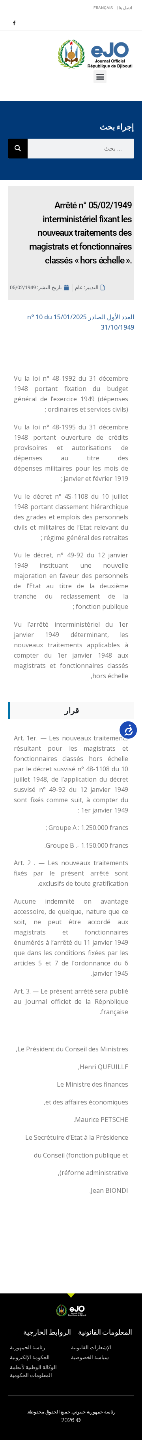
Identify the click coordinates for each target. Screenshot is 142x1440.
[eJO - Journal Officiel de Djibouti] (94, 53)
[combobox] (81, 148)
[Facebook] (13, 22)
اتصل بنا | (124, 8)
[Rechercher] (18, 148)
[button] (99, 76)
